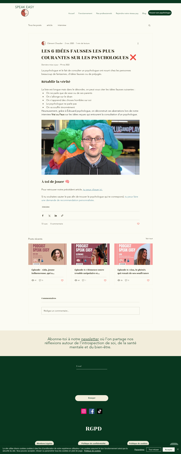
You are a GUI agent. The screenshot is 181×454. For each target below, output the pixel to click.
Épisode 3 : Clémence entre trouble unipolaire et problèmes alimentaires (89, 271)
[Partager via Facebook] (42, 215)
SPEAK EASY (24, 7)
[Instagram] (83, 411)
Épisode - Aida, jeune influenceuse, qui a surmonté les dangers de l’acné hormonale (45, 271)
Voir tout (149, 238)
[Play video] (90, 147)
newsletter (90, 339)
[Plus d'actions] (138, 43)
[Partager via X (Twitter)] (49, 215)
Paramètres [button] (139, 449)
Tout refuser (154, 449)
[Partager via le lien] (62, 215)
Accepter (168, 449)
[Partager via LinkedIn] (55, 215)
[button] (149, 25)
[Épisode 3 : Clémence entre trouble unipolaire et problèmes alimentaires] (90, 254)
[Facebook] (91, 411)
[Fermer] (177, 449)
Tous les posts (34, 25)
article (49, 25)
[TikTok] (99, 411)
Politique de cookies (92, 450)
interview (62, 25)
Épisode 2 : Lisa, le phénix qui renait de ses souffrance (133, 271)
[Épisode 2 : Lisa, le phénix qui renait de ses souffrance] (133, 254)
